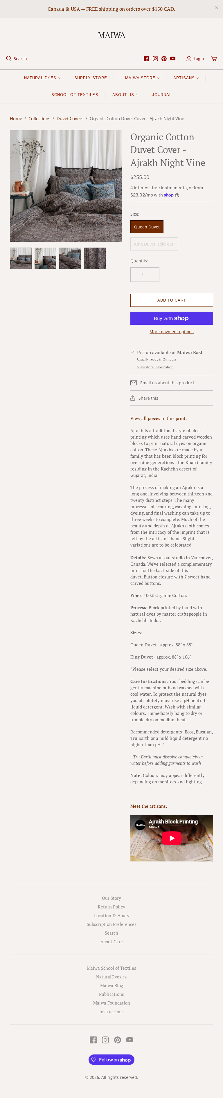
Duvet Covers (70, 118)
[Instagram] (155, 58)
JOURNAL (162, 95)
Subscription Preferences (111, 924)
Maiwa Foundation (111, 1003)
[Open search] (9, 59)
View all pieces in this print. (158, 418)
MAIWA (111, 35)
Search (20, 58)
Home (16, 118)
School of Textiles (74, 95)
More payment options (172, 331)
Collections (39, 118)
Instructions (111, 1011)
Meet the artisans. (148, 806)
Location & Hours (111, 915)
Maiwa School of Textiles (111, 968)
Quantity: (139, 261)
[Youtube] (172, 58)
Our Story (111, 898)
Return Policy (111, 907)
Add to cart (171, 300)
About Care (111, 941)
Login (199, 58)
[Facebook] (146, 58)
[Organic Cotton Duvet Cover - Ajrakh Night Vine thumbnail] (21, 258)
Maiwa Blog (111, 985)
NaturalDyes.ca (111, 977)
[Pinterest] (164, 58)
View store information (155, 367)
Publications (111, 994)
